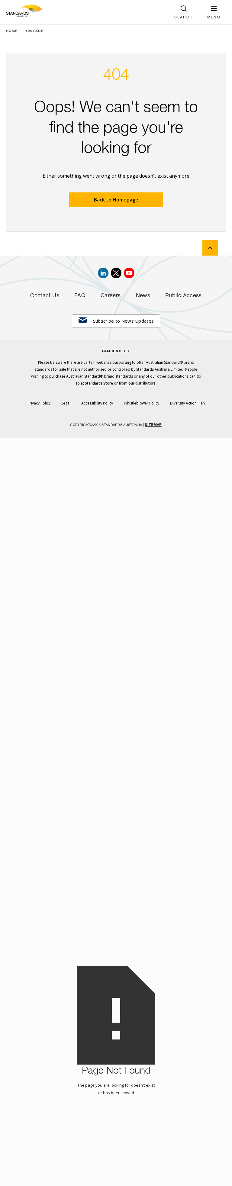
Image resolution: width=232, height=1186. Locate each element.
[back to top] (210, 248)
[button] (214, 12)
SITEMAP (153, 425)
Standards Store (99, 383)
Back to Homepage (116, 199)
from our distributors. (137, 383)
